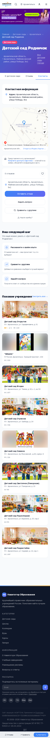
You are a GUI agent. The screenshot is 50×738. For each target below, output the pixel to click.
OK (11, 700)
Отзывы (29, 76)
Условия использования (30, 715)
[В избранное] (42, 173)
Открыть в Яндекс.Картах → (34, 149)
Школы (5, 624)
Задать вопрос (25, 202)
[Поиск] (15, 4)
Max (23, 700)
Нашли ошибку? (26, 218)
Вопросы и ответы (11, 669)
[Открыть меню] (46, 4)
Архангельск (35, 34)
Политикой (33, 694)
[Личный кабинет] (39, 4)
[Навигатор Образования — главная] (6, 4)
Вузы (4, 633)
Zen (30, 700)
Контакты (42, 735)
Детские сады (19, 34)
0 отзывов (9, 173)
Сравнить (26, 735)
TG (17, 700)
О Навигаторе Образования (15, 655)
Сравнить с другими (26, 210)
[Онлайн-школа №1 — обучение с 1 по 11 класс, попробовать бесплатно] (25, 16)
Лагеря (5, 643)
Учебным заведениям (12, 660)
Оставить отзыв (25, 194)
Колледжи (7, 628)
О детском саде (12, 76)
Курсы (5, 638)
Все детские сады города (41, 59)
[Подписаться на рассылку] (45, 687)
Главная (5, 34)
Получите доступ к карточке (20, 161)
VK (4, 700)
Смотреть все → (40, 296)
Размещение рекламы (12, 665)
